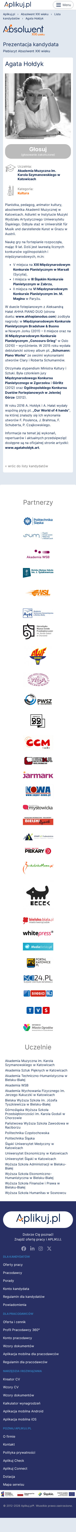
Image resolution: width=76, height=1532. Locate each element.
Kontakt (9, 1444)
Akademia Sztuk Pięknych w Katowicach (36, 1070)
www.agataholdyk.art (22, 448)
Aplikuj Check (13, 1461)
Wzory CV (11, 1387)
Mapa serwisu (13, 1484)
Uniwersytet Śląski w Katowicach (30, 1159)
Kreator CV (11, 1379)
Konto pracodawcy (17, 1338)
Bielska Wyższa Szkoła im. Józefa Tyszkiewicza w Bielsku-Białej (31, 1102)
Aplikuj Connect (15, 1468)
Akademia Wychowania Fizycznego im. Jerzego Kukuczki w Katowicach (35, 1093)
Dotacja (9, 1477)
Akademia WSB (16, 1085)
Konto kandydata (16, 1289)
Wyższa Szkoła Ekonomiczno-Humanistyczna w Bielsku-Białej (29, 1176)
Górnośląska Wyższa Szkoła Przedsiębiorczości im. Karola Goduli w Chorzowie (35, 1114)
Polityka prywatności (19, 1452)
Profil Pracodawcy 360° (21, 1330)
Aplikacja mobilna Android (23, 1411)
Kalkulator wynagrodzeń (21, 1403)
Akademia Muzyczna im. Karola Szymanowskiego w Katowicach (39, 175)
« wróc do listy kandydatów (26, 466)
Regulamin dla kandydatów (24, 1297)
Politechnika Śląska (20, 1138)
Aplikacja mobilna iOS (19, 1419)
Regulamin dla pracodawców (25, 1362)
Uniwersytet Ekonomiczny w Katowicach (36, 1153)
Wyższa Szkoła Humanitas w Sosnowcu (35, 1193)
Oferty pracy (13, 1265)
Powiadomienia (14, 1305)
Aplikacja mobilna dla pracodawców (31, 1354)
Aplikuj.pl (17, 5)
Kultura (23, 193)
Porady (8, 1281)
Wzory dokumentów (18, 1346)
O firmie (9, 1436)
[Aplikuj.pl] (38, 1219)
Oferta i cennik (14, 1322)
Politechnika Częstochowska (27, 1133)
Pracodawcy (12, 1273)
